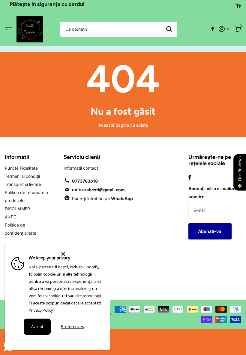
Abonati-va (210, 231)
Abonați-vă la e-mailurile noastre (213, 192)
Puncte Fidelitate (21, 168)
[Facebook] (189, 177)
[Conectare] (224, 29)
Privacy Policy (41, 310)
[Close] (82, 254)
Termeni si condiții (22, 176)
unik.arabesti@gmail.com (98, 189)
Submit (169, 29)
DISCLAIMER (17, 208)
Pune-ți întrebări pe (102, 198)
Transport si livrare (23, 184)
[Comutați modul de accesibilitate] (238, 6)
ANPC (10, 216)
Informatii (17, 157)
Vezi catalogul (8, 29)
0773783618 (85, 181)
